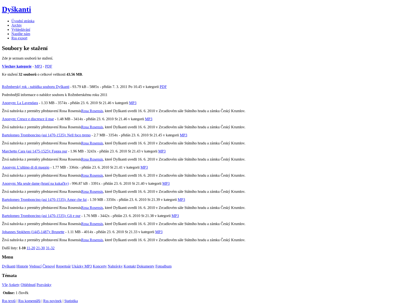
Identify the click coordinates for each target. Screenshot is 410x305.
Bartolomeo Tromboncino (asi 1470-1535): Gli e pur (41, 216)
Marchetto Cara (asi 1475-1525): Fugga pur (34, 151)
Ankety (14, 285)
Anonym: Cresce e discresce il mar (28, 119)
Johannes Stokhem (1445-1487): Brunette (33, 232)
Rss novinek (52, 301)
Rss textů (9, 301)
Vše (5, 285)
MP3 (38, 66)
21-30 (40, 248)
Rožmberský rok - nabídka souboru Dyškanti (35, 87)
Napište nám (20, 34)
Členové (48, 266)
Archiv (16, 25)
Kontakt (130, 266)
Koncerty (100, 266)
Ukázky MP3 (82, 266)
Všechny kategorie (17, 66)
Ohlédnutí (28, 285)
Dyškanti (8, 266)
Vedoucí (35, 266)
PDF (48, 66)
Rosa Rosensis (92, 111)
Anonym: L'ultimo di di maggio (25, 167)
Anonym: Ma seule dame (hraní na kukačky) (35, 183)
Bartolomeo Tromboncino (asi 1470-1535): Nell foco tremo (46, 135)
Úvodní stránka (22, 21)
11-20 (31, 248)
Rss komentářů (29, 301)
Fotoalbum (163, 266)
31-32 (50, 248)
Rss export (19, 38)
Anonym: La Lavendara (20, 103)
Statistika (71, 301)
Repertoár (63, 266)
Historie (22, 266)
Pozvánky (44, 285)
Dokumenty (145, 266)
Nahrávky (115, 266)
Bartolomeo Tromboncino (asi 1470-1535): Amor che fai (44, 200)
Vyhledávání (20, 30)
